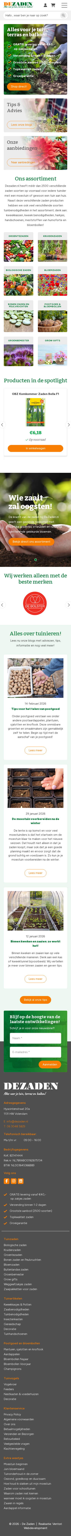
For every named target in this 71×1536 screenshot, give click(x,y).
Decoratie (10, 1329)
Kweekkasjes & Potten (17, 1304)
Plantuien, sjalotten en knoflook (23, 1349)
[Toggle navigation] (64, 5)
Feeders (9, 1389)
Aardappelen (12, 1354)
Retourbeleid (12, 1439)
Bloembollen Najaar (16, 1359)
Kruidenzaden (12, 1250)
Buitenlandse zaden (16, 1269)
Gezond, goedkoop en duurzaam (25, 1478)
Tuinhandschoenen (15, 1334)
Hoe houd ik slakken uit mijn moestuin (27, 1483)
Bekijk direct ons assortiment (31, 541)
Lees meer (35, 750)
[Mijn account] (45, 5)
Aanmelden (50, 1064)
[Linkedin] (20, 1181)
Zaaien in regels (13, 1503)
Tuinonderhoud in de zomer (21, 1474)
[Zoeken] (63, 15)
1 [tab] (35, 559)
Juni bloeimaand (14, 1469)
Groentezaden (13, 1255)
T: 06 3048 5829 (14, 1126)
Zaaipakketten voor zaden (20, 1289)
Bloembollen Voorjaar (17, 1364)
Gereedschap (12, 1324)
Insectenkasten (13, 1319)
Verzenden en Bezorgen (19, 1434)
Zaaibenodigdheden (16, 1309)
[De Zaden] (18, 5)
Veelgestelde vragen (17, 1444)
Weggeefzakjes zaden (18, 1284)
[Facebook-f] (6, 1181)
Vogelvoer (10, 1384)
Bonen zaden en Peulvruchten (22, 1259)
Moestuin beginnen (16, 1464)
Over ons (9, 1424)
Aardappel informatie (17, 1508)
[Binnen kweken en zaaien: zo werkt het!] (35, 911)
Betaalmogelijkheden (17, 1429)
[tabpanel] (35, 520)
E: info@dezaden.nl (16, 1121)
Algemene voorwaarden (19, 1419)
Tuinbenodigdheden (16, 1314)
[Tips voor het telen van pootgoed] (35, 678)
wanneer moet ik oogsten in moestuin (27, 1498)
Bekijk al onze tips (35, 999)
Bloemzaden (12, 1264)
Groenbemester (14, 1274)
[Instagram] (13, 1181)
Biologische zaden (15, 1245)
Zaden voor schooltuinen (19, 1488)
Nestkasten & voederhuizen (21, 1394)
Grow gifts (10, 1279)
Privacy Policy (12, 1414)
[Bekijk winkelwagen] (53, 5)
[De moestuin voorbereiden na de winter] (35, 788)
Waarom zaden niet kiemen (21, 1493)
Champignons (12, 1369)
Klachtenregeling (14, 1448)
